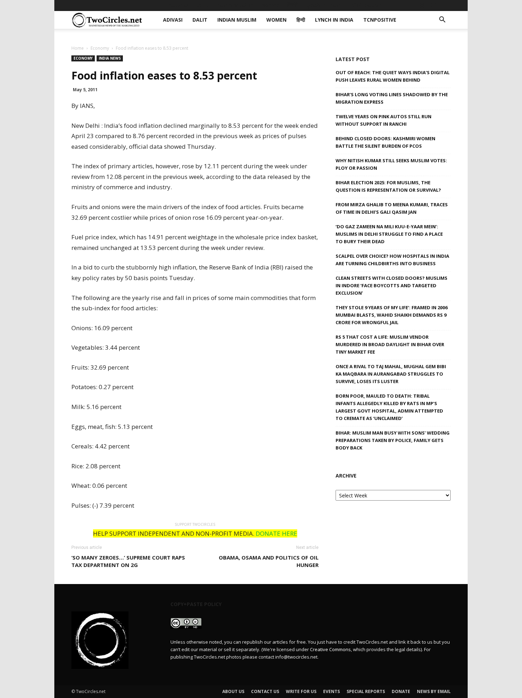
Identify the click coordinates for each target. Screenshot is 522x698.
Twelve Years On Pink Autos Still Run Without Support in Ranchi (383, 120)
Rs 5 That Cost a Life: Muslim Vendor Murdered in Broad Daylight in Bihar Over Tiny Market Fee (390, 344)
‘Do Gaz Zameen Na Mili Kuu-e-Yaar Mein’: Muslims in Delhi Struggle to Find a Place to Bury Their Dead (389, 234)
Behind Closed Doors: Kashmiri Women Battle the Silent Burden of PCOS (385, 142)
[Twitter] (433, 5)
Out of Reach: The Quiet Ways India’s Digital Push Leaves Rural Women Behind (393, 76)
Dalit (201, 5)
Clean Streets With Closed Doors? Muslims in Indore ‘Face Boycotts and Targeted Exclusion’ (391, 285)
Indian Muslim (234, 5)
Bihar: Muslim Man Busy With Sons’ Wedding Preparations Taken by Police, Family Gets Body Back (393, 440)
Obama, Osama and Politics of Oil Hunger (269, 561)
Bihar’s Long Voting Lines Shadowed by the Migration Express (392, 98)
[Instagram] (422, 5)
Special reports (366, 691)
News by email (434, 691)
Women (270, 5)
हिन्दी (292, 5)
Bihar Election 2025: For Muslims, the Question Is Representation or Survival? (388, 186)
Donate (401, 691)
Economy (100, 48)
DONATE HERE (276, 533)
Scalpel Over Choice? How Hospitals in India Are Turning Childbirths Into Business (392, 260)
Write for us (301, 691)
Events (331, 691)
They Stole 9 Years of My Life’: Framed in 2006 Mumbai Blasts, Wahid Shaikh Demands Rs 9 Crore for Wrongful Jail (391, 315)
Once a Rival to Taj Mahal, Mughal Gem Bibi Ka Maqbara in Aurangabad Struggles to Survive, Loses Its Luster (391, 374)
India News (110, 58)
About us (233, 691)
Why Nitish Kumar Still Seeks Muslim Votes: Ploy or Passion (391, 164)
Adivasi (178, 5)
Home (77, 48)
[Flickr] (410, 5)
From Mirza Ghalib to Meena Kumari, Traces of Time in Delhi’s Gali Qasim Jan (392, 208)
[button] (442, 20)
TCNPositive (365, 5)
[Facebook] (398, 5)
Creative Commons (330, 649)
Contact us (265, 691)
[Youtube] (445, 5)
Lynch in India (323, 5)
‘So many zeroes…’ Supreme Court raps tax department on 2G (128, 561)
